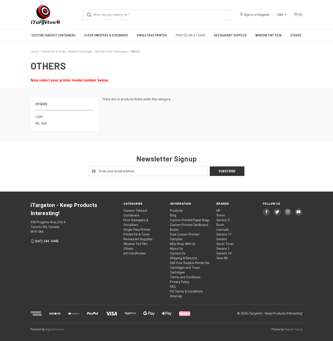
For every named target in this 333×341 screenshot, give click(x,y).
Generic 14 (224, 253)
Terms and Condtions (185, 277)
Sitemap (176, 296)
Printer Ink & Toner (190, 35)
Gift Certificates (134, 253)
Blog (173, 215)
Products (176, 210)
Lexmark (222, 229)
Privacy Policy (179, 282)
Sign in (248, 15)
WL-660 (41, 123)
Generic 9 (223, 220)
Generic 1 (223, 248)
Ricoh (220, 225)
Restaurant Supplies (230, 35)
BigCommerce (55, 329)
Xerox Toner (225, 244)
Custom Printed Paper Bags (190, 220)
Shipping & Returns (183, 258)
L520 (39, 117)
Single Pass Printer (152, 35)
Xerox (220, 215)
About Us (176, 248)
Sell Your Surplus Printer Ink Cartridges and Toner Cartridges (189, 267)
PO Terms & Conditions (186, 291)
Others (296, 35)
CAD (280, 15)
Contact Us (178, 253)
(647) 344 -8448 (46, 241)
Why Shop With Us (182, 244)
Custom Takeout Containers (53, 35)
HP (218, 210)
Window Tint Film (268, 35)
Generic (221, 239)
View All (222, 258)
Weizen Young (293, 329)
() (300, 15)
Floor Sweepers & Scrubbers (106, 35)
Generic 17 (224, 234)
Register (264, 15)
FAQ (173, 286)
